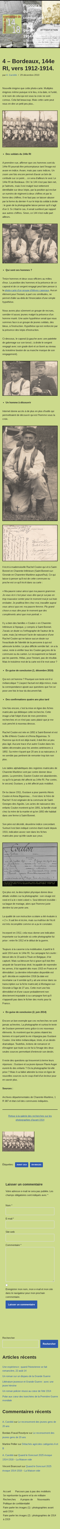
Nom (9, 1205)
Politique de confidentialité (16, 1503)
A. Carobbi (11, 75)
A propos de (26, 1499)
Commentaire (13, 1245)
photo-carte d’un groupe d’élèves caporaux (27, 290)
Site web (10, 1231)
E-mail (10, 1218)
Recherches (9, 1499)
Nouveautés (43, 1499)
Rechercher (8, 1337)
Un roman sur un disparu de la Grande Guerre (26, 1376)
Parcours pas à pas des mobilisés (33, 1491)
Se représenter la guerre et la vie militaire (24, 1495)
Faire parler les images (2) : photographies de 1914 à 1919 (29, 1517)
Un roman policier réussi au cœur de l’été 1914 (26, 1391)
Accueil (7, 1491)
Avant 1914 (22, 1165)
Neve (16, 1525)
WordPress (41, 1525)
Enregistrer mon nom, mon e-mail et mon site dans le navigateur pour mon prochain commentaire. (29, 1293)
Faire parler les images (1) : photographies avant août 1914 (28, 1509)
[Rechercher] (51, 24)
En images (36, 1165)
